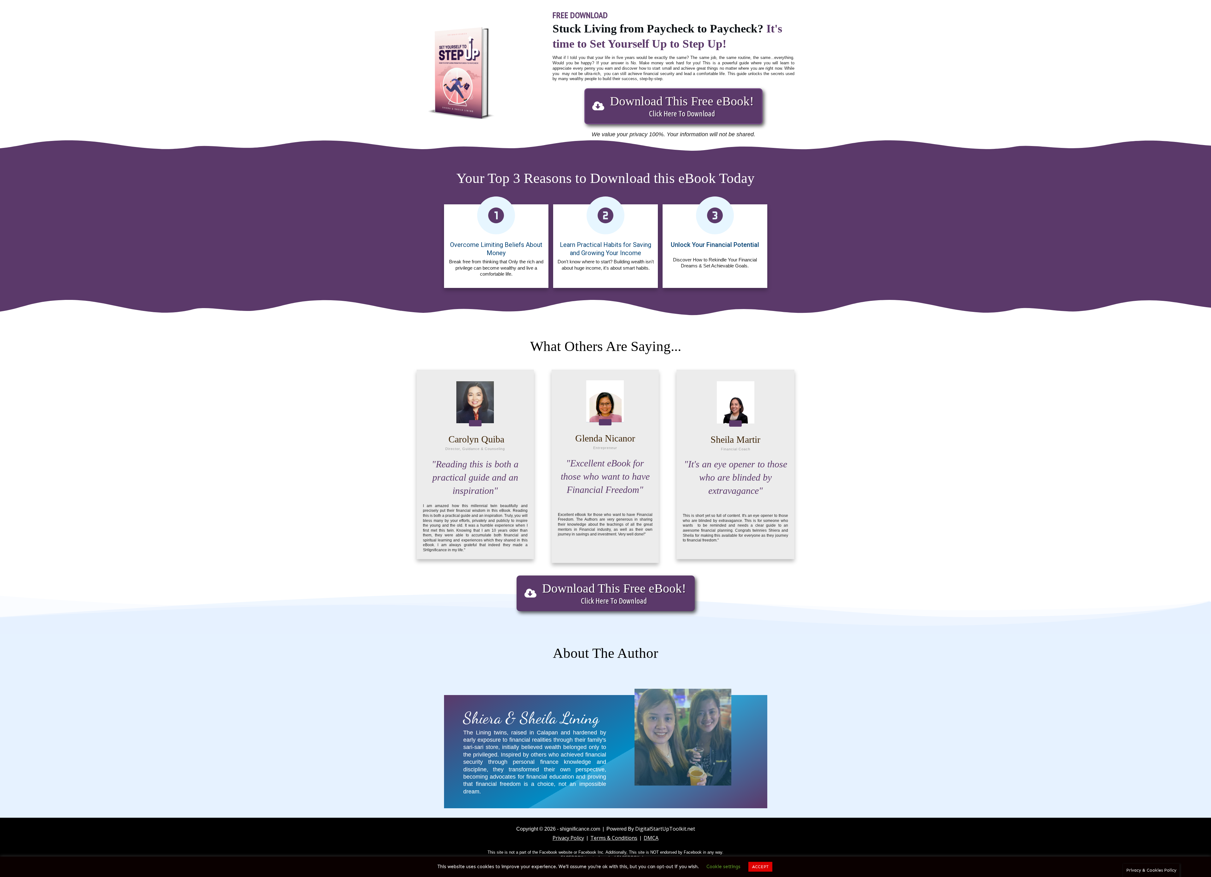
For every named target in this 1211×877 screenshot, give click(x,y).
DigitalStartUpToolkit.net (665, 828)
